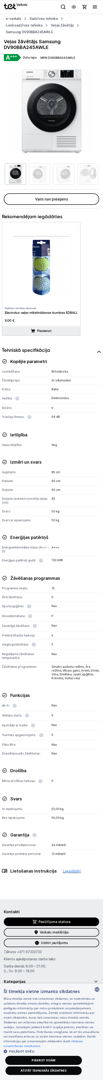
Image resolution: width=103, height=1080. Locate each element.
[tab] (51, 616)
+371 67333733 (29, 952)
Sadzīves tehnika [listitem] (43, 18)
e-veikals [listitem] (13, 18)
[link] (12, 58)
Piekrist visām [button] (44, 1060)
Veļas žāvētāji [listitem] (62, 25)
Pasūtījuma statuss (55, 922)
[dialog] (51, 1031)
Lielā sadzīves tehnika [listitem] (24, 25)
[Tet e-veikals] (15, 6)
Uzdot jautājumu (54, 943)
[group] (51, 111)
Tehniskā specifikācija (26, 350)
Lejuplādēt (72, 871)
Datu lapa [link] (30, 57)
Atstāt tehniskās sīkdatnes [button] (44, 1071)
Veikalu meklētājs (54, 932)
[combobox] (97, 989)
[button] (51, 1051)
